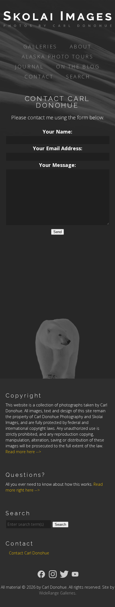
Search (78, 76)
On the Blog (78, 66)
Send (57, 232)
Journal (29, 66)
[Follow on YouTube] (75, 573)
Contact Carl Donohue (29, 553)
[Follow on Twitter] (64, 573)
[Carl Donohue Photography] (57, 23)
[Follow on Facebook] (41, 573)
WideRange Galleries (57, 593)
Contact (39, 76)
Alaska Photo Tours (58, 56)
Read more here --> (23, 451)
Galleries (40, 46)
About (81, 46)
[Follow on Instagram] (53, 573)
